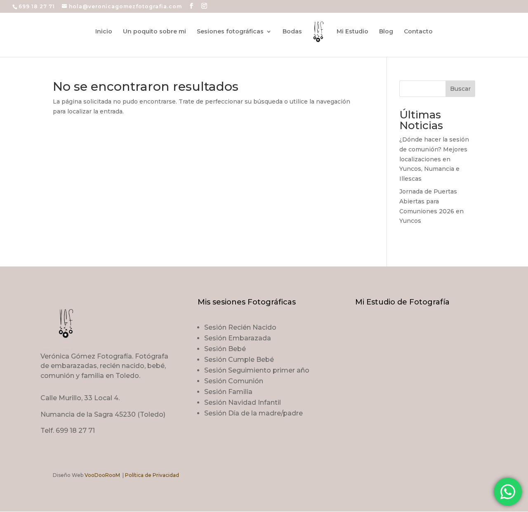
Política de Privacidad (152, 475)
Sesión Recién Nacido (240, 327)
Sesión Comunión (233, 381)
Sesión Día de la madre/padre (253, 413)
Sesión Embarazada (237, 338)
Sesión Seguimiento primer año (256, 370)
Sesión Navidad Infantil (242, 402)
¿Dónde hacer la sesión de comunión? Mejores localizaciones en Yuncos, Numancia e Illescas (434, 159)
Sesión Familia (228, 392)
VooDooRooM (102, 475)
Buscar (460, 88)
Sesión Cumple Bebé (239, 359)
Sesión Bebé (225, 349)
